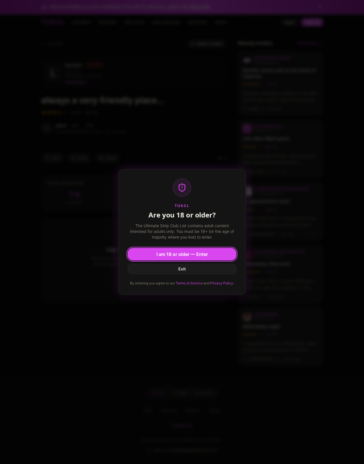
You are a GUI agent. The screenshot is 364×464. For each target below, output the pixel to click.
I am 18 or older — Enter (182, 254)
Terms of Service (189, 283)
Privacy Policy (221, 283)
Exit (182, 268)
